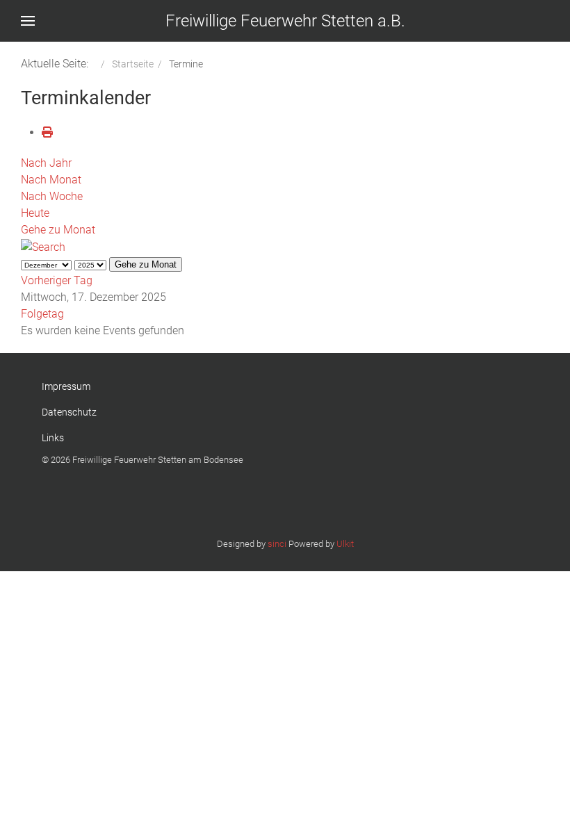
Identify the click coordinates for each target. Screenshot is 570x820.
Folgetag (42, 313)
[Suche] (43, 246)
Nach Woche (52, 196)
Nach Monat (51, 179)
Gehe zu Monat (58, 229)
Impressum (66, 386)
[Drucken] (47, 132)
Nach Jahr (46, 163)
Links (53, 437)
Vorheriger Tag (56, 280)
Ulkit (345, 544)
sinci (277, 544)
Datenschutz (69, 412)
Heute (35, 213)
